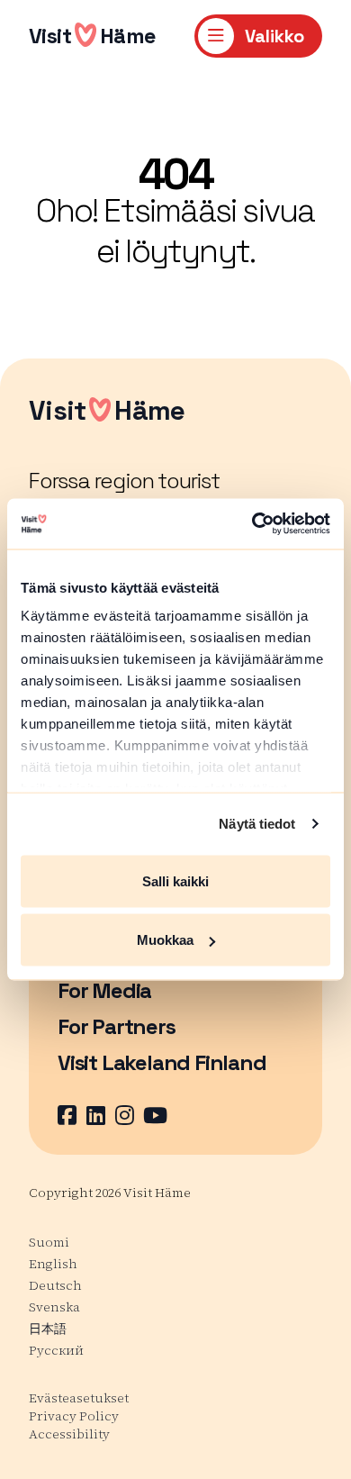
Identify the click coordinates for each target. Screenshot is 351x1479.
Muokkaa (165, 940)
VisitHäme (93, 36)
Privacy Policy (74, 1416)
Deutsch (55, 1285)
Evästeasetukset (79, 1398)
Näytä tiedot (257, 823)
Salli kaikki (175, 880)
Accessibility (69, 1434)
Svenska (54, 1307)
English (53, 1264)
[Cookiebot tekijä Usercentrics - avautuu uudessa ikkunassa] (252, 524)
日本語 (48, 1329)
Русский (56, 1350)
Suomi (49, 1242)
